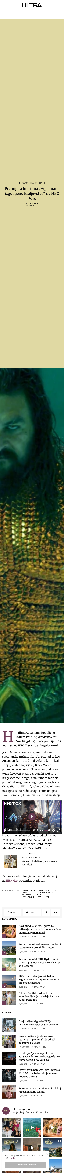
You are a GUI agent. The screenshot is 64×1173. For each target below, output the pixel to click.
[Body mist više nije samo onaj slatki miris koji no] (11, 1147)
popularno (26, 895)
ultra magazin (28, 897)
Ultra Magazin (32, 203)
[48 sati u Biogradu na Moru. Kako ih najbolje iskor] (52, 1147)
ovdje (12, 1158)
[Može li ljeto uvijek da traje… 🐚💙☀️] (32, 1127)
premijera (37, 895)
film (54, 890)
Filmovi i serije (37, 183)
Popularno (24, 183)
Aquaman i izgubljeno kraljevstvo (36, 890)
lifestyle (34, 892)
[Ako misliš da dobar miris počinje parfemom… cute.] (52, 1127)
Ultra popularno (43, 897)
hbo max (25, 892)
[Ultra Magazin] (32, 5)
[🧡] (32, 1147)
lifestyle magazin (47, 892)
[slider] (19, 830)
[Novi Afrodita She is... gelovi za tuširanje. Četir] (11, 1127)
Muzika (25, 857)
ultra (46, 895)
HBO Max (12, 880)
